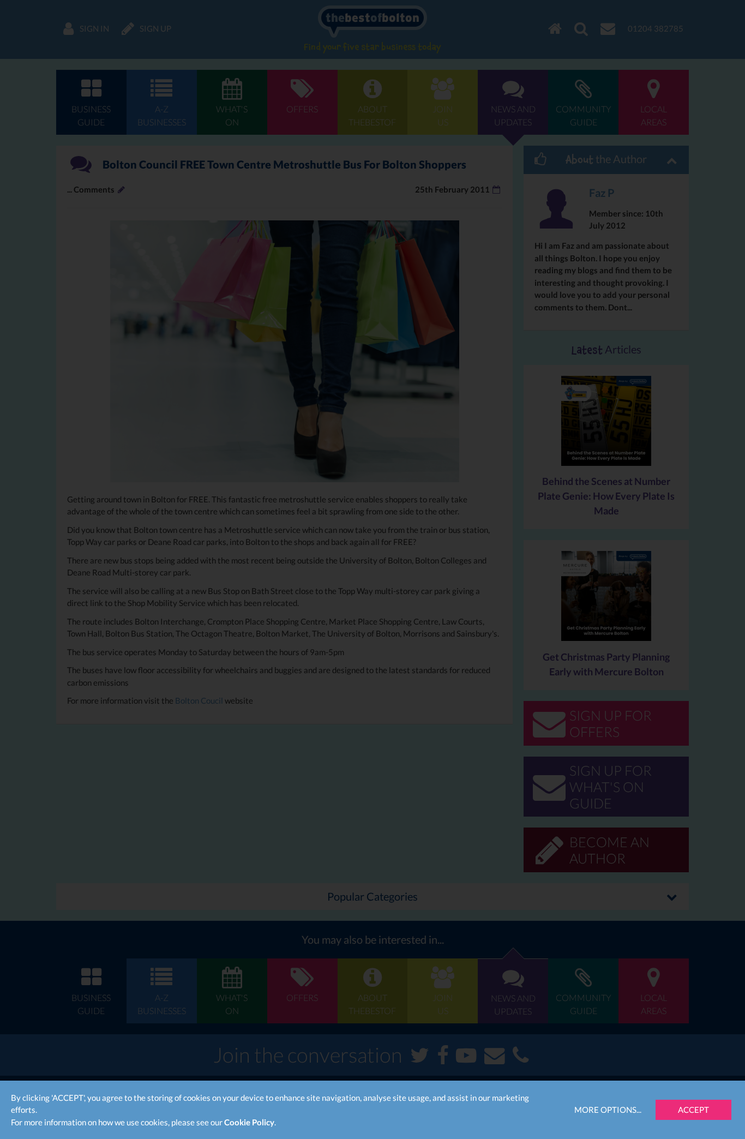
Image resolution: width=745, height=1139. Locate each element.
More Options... (607, 1109)
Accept (693, 1109)
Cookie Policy (249, 1122)
